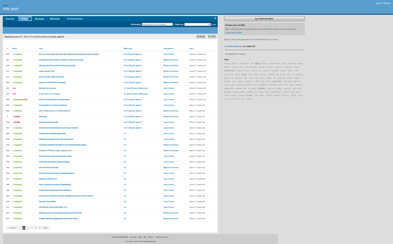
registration (229, 88)
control (247, 70)
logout (240, 81)
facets (263, 74)
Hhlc (5, 5)
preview (273, 84)
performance (252, 84)
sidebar (242, 91)
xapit (300, 95)
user (256, 95)
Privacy (151, 237)
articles (227, 66)
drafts (237, 74)
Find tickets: (136, 24)
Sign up (387, 3)
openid (297, 81)
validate (268, 95)
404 (251, 63)
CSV (213, 36)
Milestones (53, 18)
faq (277, 74)
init (274, 77)
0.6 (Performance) (75, 18)
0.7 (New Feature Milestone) (136, 88)
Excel (202, 36)
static (261, 91)
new (263, 81)
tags (292, 91)
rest (245, 88)
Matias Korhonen (170, 59)
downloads (229, 74)
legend (297, 77)
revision (262, 88)
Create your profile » (234, 32)
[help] (213, 24)
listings (227, 81)
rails (286, 84)
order (226, 84)
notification (287, 81)
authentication (251, 66)
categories (287, 66)
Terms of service (162, 237)
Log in (378, 3)
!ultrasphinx (244, 63)
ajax (284, 63)
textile (227, 95)
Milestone (128, 48)
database (275, 70)
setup (235, 91)
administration (274, 63)
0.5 (125, 133)
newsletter (276, 81)
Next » (46, 227)
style (267, 91)
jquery (290, 77)
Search (215, 18)
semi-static (297, 88)
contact (239, 70)
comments (229, 70)
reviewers (252, 88)
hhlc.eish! (11, 8)
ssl (256, 91)
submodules (276, 91)
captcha (278, 66)
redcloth (298, 84)
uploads (248, 95)
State (14, 48)
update (234, 95)
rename (238, 88)
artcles (301, 63)
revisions (271, 88)
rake (292, 84)
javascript (281, 77)
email (244, 74)
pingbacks (263, 84)
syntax (286, 91)
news (268, 81)
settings (227, 91)
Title (41, 48)
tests (298, 91)
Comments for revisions (49, 93)
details (290, 70)
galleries (299, 74)
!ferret (226, 63)
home (251, 77)
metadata (248, 81)
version (277, 95)
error (250, 74)
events (256, 74)
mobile (257, 81)
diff (296, 70)
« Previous (12, 227)
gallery (227, 77)
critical (254, 70)
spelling (250, 91)
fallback (271, 74)
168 (7, 88)
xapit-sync (228, 98)
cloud (296, 66)
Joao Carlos (168, 54)
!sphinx (234, 63)
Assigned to (168, 48)
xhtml (237, 98)
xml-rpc (249, 98)
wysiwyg (285, 95)
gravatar (238, 77)
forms (289, 74)
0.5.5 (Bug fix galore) (133, 54)
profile (280, 84)
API (145, 237)
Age (192, 48)
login (234, 81)
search (279, 88)
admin (264, 63)
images (268, 77)
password (241, 84)
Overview (10, 18)
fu (294, 74)
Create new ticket (265, 18)
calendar (269, 66)
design (283, 70)
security (287, 88)
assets (235, 66)
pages (232, 84)
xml (242, 98)
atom (241, 66)
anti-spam (291, 63)
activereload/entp (120, 236)
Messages (39, 18)
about (257, 63)
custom (266, 70)
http (256, 77)
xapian (293, 95)
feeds (282, 74)
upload (241, 95)
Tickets (23, 18)
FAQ (140, 237)
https (262, 77)
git (232, 77)
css (259, 70)
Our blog (133, 237)
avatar (262, 66)
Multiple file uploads (47, 88)
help (245, 77)
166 (7, 93)
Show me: (179, 24)
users (261, 95)
